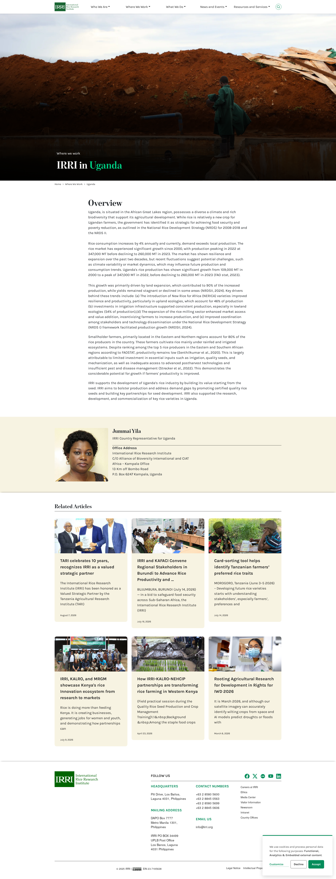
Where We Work (74, 184)
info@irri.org (204, 827)
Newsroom (247, 807)
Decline (298, 864)
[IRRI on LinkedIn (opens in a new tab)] (278, 776)
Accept (316, 864)
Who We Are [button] (99, 7)
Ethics (244, 792)
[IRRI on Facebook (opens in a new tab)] (247, 776)
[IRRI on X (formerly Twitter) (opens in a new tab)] (255, 776)
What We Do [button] (174, 7)
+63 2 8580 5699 (207, 803)
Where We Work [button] (137, 7)
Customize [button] (276, 864)
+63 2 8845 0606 (207, 807)
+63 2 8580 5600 (207, 794)
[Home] (67, 7)
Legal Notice (233, 868)
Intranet (245, 812)
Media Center (248, 797)
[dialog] (297, 855)
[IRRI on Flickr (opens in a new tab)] (263, 776)
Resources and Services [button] (250, 7)
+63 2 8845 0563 (207, 798)
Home (58, 184)
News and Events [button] (212, 7)
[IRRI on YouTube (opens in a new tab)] (270, 776)
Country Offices (249, 817)
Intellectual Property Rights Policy (262, 868)
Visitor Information (251, 802)
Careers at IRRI (249, 787)
